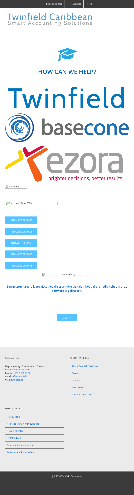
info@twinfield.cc (21, 376)
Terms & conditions (82, 394)
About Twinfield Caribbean (85, 366)
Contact (76, 380)
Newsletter (77, 387)
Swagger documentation (20, 445)
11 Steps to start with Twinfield (23, 423)
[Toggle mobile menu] (127, 13)
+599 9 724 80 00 (21, 369)
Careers (76, 373)
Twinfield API (14, 437)
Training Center (15, 430)
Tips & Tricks (13, 416)
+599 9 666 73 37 (21, 373)
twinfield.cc (17, 379)
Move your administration (21, 452)
